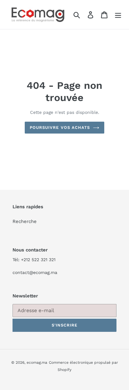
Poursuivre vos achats (60, 127)
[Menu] (118, 15)
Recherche (25, 221)
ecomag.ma (37, 362)
